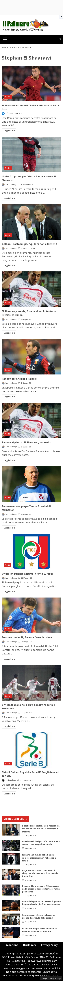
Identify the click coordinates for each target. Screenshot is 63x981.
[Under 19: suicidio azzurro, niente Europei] (31, 551)
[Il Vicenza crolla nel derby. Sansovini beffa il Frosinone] (31, 683)
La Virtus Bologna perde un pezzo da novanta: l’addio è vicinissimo (39, 930)
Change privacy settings (51, 978)
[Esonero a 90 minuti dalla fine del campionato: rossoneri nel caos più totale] (11, 859)
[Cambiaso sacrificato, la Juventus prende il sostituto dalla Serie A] (11, 919)
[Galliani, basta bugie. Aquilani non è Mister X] (31, 222)
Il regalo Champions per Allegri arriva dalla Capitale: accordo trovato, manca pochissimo (41, 889)
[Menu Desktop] (5, 39)
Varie (7, 433)
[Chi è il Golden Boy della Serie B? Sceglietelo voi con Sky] (31, 750)
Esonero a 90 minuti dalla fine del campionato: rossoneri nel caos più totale (39, 857)
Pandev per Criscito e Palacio (19, 378)
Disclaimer (29, 945)
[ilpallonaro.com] (25, 24)
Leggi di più (9, 130)
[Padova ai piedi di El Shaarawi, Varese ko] (31, 420)
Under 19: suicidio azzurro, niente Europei (27, 573)
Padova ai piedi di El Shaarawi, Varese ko (26, 442)
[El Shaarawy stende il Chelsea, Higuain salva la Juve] (31, 83)
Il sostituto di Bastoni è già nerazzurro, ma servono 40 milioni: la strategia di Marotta (41, 828)
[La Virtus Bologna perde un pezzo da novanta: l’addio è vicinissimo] (11, 932)
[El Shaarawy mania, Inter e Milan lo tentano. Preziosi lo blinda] (31, 289)
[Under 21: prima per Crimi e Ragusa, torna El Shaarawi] (31, 154)
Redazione (12, 945)
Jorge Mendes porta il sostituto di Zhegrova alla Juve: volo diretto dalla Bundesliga (40, 873)
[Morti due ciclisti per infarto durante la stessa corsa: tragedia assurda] (11, 845)
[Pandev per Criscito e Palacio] (31, 356)
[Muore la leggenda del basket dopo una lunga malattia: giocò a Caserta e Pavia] (11, 905)
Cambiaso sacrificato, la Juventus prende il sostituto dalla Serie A (38, 916)
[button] (60, 39)
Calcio (8, 96)
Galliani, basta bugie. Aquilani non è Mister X (29, 244)
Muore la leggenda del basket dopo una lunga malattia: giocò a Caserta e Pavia (41, 903)
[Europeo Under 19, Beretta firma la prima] (31, 615)
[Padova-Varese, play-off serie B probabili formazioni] (31, 484)
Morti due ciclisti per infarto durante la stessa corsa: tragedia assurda (41, 843)
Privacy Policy (49, 945)
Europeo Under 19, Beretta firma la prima (27, 637)
